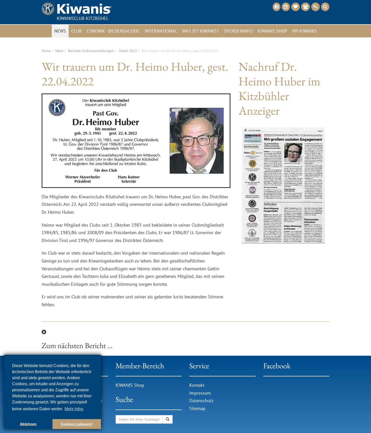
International (161, 31)
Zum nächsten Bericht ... (77, 345)
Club (76, 31)
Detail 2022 (128, 51)
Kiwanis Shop (272, 31)
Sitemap (197, 408)
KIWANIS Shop (130, 385)
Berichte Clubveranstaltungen (91, 51)
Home (46, 51)
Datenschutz (201, 400)
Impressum (200, 393)
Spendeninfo (238, 31)
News (60, 31)
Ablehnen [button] (28, 424)
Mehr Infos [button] (74, 409)
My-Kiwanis (304, 31)
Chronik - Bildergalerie (113, 31)
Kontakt (196, 385)
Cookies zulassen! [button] (77, 424)
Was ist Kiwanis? (200, 31)
